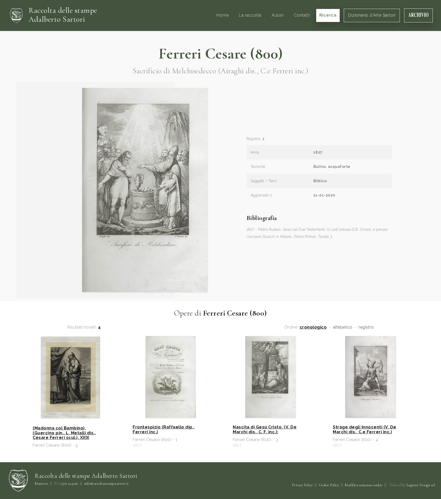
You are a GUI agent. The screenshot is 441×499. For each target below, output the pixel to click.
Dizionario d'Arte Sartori (372, 15)
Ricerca (328, 15)
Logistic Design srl (421, 485)
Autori (278, 15)
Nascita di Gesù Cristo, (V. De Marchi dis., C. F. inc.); (265, 429)
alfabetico (342, 327)
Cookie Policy (329, 485)
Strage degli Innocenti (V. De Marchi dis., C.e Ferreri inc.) (364, 429)
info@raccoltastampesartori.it (106, 484)
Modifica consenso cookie (363, 485)
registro (366, 327)
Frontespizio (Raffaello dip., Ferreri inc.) (164, 429)
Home (222, 15)
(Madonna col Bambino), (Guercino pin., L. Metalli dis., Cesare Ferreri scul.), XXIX (64, 433)
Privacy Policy (302, 485)
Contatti (302, 15)
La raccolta (250, 15)
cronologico (313, 327)
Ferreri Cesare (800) (220, 53)
